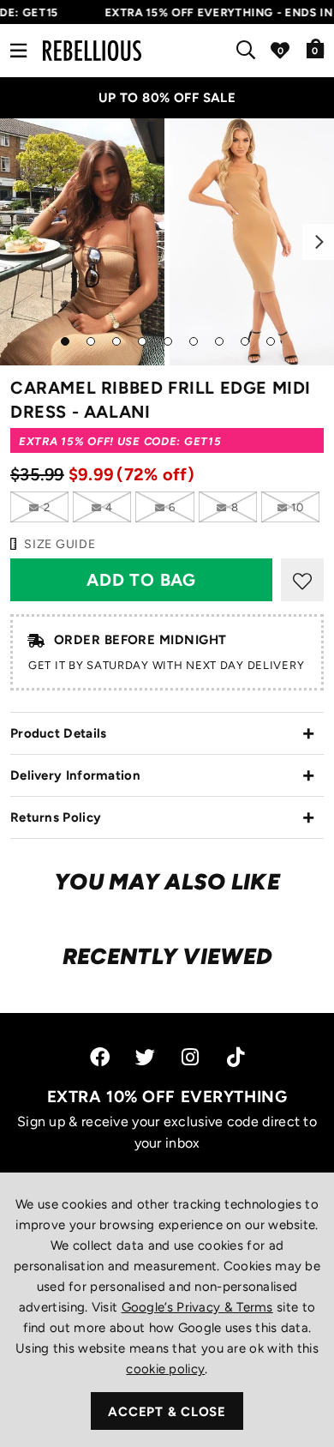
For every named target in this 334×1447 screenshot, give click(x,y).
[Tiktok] (235, 1057)
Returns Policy (55, 817)
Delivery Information (75, 775)
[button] (315, 48)
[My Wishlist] (280, 50)
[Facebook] (100, 1057)
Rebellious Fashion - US (92, 50)
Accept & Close (167, 1412)
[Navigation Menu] (18, 50)
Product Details (58, 733)
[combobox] (249, 50)
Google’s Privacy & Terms (197, 1307)
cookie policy (165, 1369)
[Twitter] (145, 1057)
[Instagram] (191, 1057)
